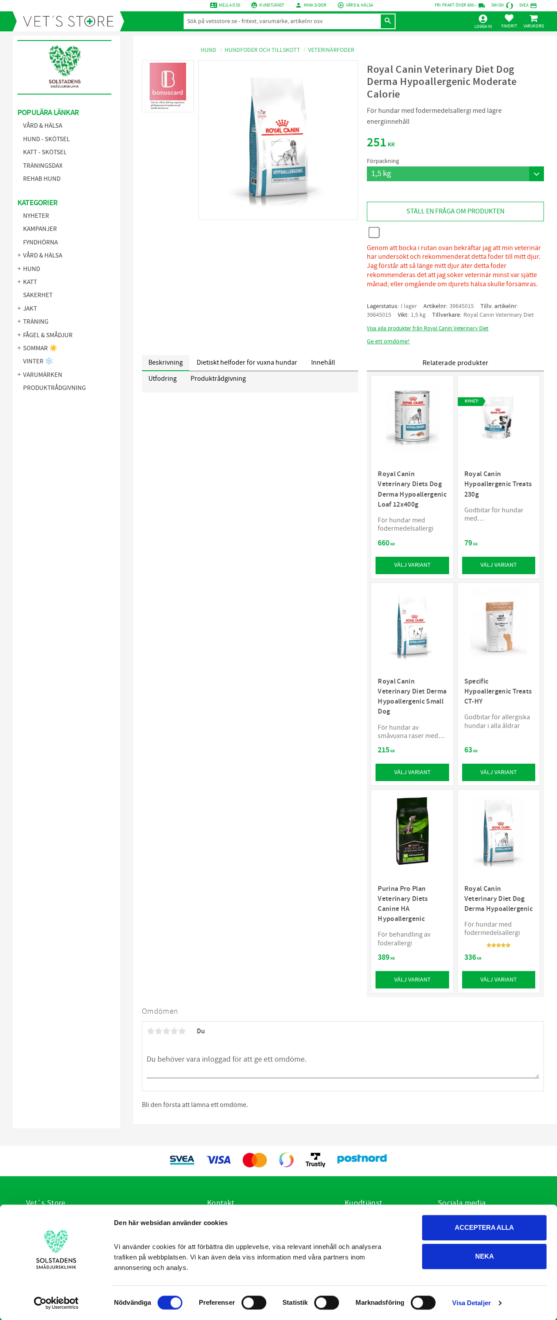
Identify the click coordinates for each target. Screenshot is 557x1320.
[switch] (254, 1303)
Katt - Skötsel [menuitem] (45, 152)
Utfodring (162, 378)
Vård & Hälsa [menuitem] (42, 126)
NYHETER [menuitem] (36, 216)
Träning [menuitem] (35, 322)
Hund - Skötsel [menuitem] (46, 139)
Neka (484, 1256)
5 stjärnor (182, 1031)
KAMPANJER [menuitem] (40, 229)
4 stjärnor (174, 1031)
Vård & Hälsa (359, 5)
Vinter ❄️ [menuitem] (38, 361)
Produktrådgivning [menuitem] (54, 388)
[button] (509, 20)
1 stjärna (150, 1031)
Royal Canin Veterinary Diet (498, 315)
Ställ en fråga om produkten (455, 211)
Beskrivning (165, 362)
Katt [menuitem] (30, 282)
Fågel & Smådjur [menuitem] (48, 335)
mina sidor (315, 5)
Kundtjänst (271, 5)
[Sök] (388, 21)
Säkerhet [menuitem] (38, 295)
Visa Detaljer (471, 1302)
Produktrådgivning (218, 378)
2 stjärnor (158, 1031)
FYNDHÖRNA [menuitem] (40, 242)
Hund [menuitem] (31, 269)
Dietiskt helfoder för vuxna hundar (247, 362)
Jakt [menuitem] (30, 309)
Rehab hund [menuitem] (41, 179)
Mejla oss (229, 5)
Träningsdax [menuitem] (43, 166)
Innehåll (323, 362)
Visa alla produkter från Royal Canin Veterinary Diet (427, 328)
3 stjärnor (166, 1031)
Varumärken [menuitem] (42, 375)
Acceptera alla (484, 1227)
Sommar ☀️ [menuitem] (40, 348)
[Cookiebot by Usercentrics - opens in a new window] (56, 1303)
